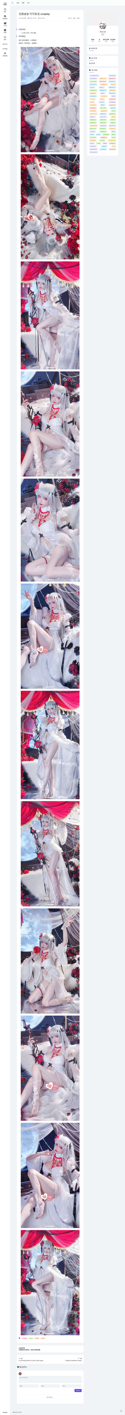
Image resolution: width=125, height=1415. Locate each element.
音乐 (113, 111)
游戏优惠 (112, 114)
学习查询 (104, 96)
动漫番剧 (104, 84)
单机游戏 (93, 108)
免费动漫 (93, 119)
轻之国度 (103, 149)
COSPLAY (93, 114)
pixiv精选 (93, 78)
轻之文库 (112, 149)
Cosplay (31, 1338)
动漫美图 (93, 93)
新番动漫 (103, 119)
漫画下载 (112, 125)
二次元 (92, 99)
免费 (113, 134)
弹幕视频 (112, 143)
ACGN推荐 (23, 18)
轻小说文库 (93, 152)
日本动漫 (93, 105)
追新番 (104, 146)
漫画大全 (93, 128)
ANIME (112, 119)
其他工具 (103, 117)
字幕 (98, 143)
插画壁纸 (112, 87)
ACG (92, 102)
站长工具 (103, 108)
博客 (23, 3)
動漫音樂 (103, 125)
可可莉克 (37, 1338)
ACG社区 (93, 96)
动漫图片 (103, 78)
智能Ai (92, 117)
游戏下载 (93, 84)
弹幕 (105, 143)
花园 (98, 134)
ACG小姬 (42, 18)
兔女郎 (113, 108)
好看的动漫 (93, 125)
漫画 (113, 84)
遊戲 (102, 99)
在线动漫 (93, 111)
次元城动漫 (111, 140)
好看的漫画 (93, 149)
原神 (113, 131)
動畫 (102, 87)
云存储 (92, 131)
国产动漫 (93, 137)
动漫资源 (104, 111)
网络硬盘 (103, 131)
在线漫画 (93, 90)
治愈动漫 (93, 146)
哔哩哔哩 (93, 140)
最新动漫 (103, 122)
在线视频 (106, 134)
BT (113, 146)
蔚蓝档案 (112, 102)
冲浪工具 (102, 81)
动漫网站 (104, 137)
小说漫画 (112, 81)
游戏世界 (103, 114)
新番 (113, 96)
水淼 (92, 134)
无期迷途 (43, 1338)
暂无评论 (23, 1367)
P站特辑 (112, 75)
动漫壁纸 (112, 78)
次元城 (102, 140)
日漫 (113, 137)
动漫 (92, 87)
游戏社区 (112, 99)
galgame (112, 105)
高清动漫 (93, 122)
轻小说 (101, 102)
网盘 (103, 93)
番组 (103, 105)
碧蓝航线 (112, 90)
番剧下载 (112, 93)
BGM (92, 143)
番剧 (113, 117)
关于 (28, 3)
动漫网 (113, 122)
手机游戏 (103, 128)
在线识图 (112, 128)
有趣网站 (103, 90)
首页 (18, 3)
